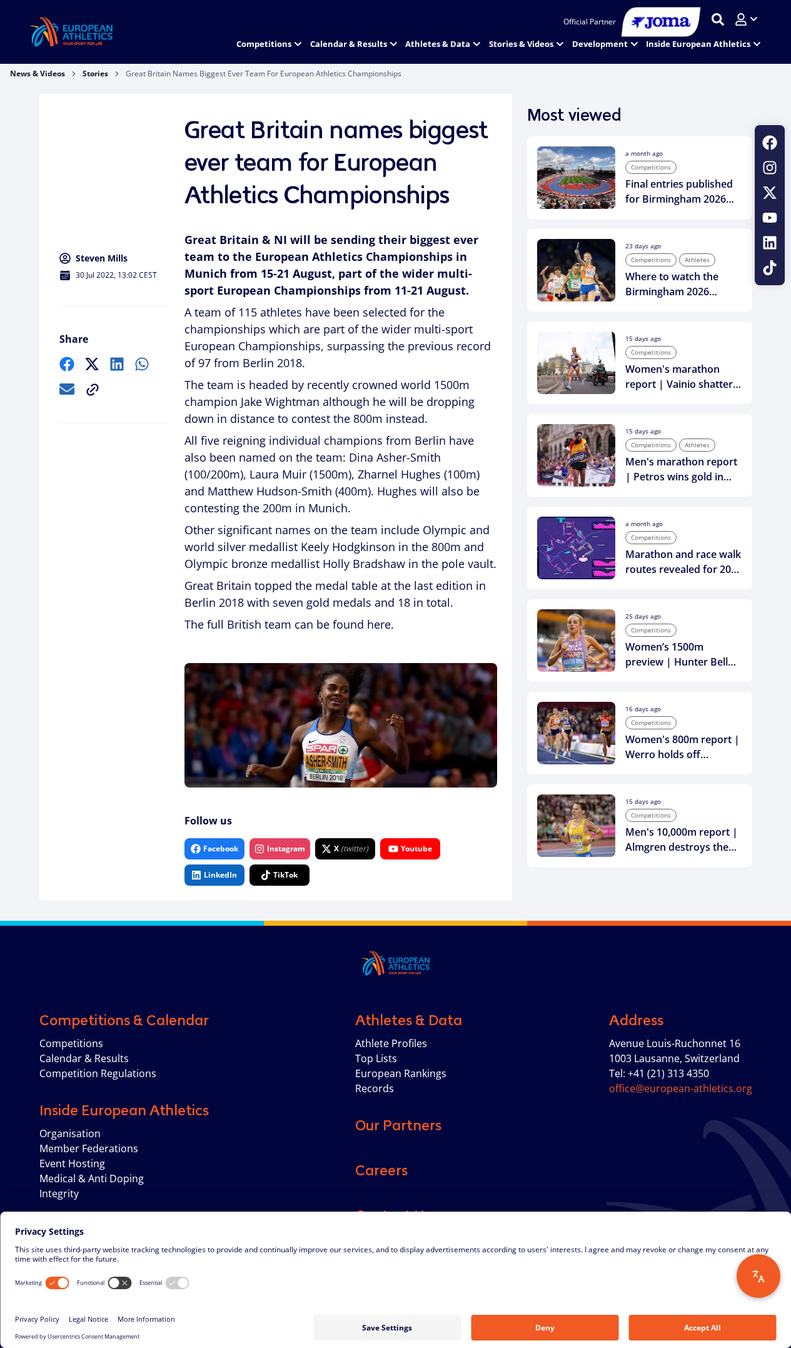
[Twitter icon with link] (769, 192)
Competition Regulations (97, 1073)
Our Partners (398, 1125)
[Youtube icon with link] (769, 217)
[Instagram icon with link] (769, 167)
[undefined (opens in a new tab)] (66, 364)
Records (374, 1088)
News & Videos (37, 73)
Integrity (59, 1193)
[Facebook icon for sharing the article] (66, 364)
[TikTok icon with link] (769, 267)
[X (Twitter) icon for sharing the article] (91, 364)
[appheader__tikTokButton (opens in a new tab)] (769, 267)
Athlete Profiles (391, 1043)
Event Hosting (72, 1163)
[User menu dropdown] (746, 19)
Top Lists (376, 1058)
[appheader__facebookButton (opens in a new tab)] (769, 142)
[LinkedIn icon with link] (769, 242)
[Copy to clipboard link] (92, 390)
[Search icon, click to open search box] (718, 19)
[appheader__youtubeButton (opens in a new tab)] (769, 217)
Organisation (70, 1133)
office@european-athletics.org (680, 1088)
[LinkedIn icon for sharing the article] (116, 364)
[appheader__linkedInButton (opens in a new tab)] (769, 242)
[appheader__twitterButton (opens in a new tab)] (769, 192)
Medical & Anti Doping (91, 1178)
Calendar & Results (84, 1058)
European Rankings (400, 1073)
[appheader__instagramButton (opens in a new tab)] (769, 167)
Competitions (71, 1043)
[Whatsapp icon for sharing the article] (141, 364)
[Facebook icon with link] (769, 142)
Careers (381, 1170)
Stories (95, 73)
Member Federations (88, 1148)
